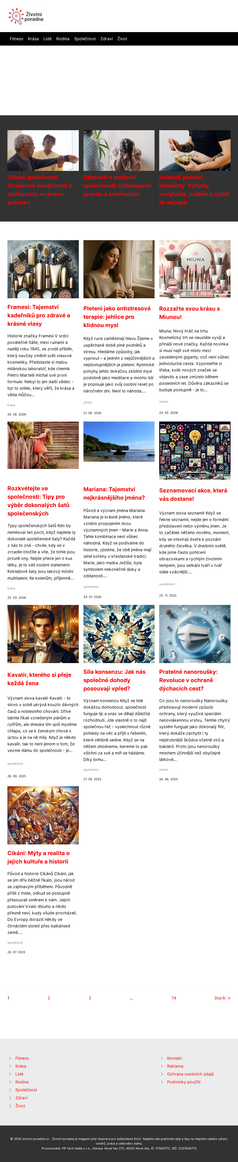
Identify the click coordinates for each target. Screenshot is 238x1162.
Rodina (62, 38)
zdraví (87, 402)
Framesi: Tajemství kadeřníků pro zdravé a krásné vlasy (38, 315)
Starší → (223, 998)
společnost (91, 586)
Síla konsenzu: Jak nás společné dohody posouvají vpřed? (114, 680)
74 (174, 998)
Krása (33, 38)
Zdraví (106, 38)
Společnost (85, 38)
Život (122, 38)
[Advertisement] (119, 80)
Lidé (47, 38)
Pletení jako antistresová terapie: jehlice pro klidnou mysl (117, 317)
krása (11, 405)
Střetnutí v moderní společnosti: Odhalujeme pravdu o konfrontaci (117, 185)
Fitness (16, 38)
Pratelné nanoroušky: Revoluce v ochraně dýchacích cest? (188, 680)
